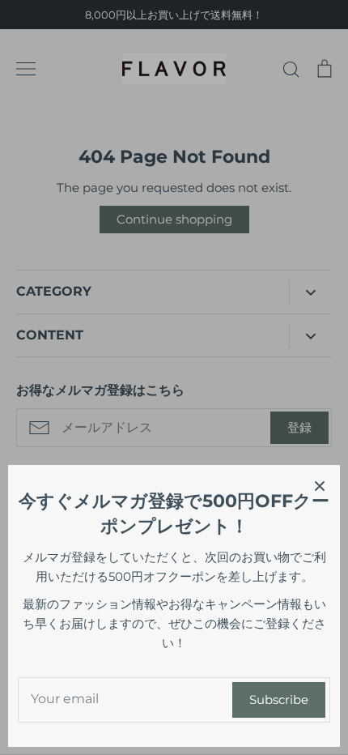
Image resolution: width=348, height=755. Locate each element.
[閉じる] (319, 485)
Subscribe (278, 699)
